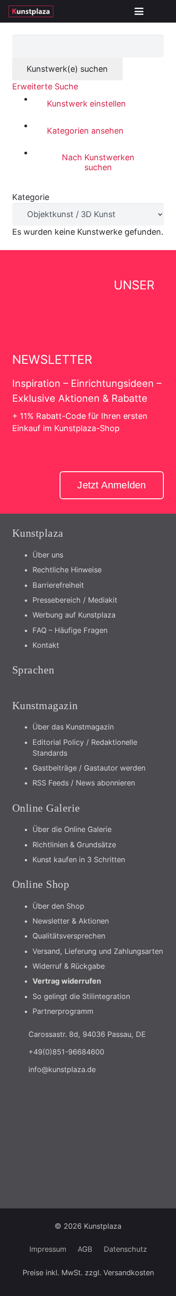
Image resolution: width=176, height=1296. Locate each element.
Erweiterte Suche (45, 86)
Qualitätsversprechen (68, 935)
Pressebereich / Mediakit (74, 599)
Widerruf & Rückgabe (68, 966)
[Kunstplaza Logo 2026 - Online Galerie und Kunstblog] (31, 11)
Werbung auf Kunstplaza (74, 614)
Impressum (47, 1249)
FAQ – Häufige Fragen (69, 630)
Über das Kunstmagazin (73, 726)
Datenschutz (125, 1249)
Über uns (47, 554)
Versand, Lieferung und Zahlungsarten (97, 951)
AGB (85, 1249)
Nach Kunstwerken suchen (98, 162)
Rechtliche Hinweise (67, 569)
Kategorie (30, 197)
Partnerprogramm (62, 1011)
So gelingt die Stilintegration (81, 996)
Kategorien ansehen (85, 130)
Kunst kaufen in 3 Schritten (78, 859)
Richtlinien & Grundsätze (74, 844)
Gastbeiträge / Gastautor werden (88, 767)
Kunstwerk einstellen (86, 103)
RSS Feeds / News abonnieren (83, 782)
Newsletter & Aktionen (70, 920)
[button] (139, 11)
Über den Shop (58, 905)
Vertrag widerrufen (66, 980)
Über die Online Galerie (71, 829)
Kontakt (45, 645)
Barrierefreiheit (58, 585)
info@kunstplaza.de (62, 1069)
